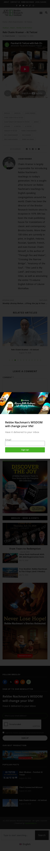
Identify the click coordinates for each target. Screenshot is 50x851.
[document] (25, 425)
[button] (46, 396)
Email (8, 440)
